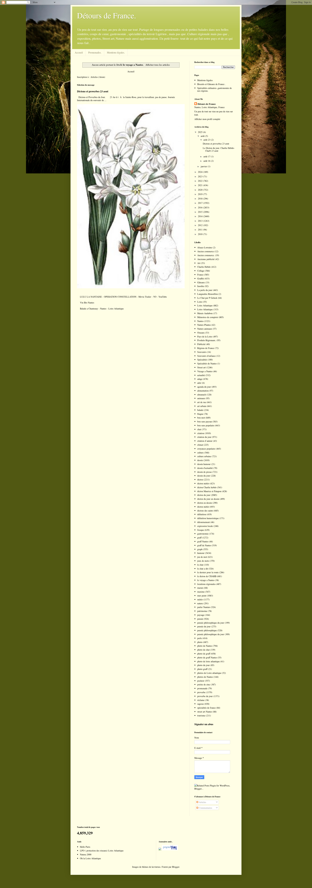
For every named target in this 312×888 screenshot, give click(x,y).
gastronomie (202, 533)
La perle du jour (204, 290)
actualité (201, 375)
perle (199, 638)
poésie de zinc (203, 684)
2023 (200, 176)
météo (200, 599)
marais (200, 587)
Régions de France (205, 348)
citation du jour (204, 436)
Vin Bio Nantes (87, 302)
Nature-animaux (204, 328)
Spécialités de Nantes (207, 363)
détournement (203, 522)
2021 (200, 185)
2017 (200, 202)
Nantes (200, 321)
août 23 (207, 139)
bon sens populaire (205, 425)
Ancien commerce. (205, 255)
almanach (201, 394)
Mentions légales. (116, 52)
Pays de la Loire (204, 336)
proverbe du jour (205, 696)
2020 (200, 189)
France (200, 274)
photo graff (202, 669)
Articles (202, 802)
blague (200, 413)
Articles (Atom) (98, 76)
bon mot (201, 417)
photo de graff (203, 653)
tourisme (201, 715)
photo (199, 642)
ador (199, 382)
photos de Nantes (205, 676)
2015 (200, 211)
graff (199, 537)
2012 (200, 225)
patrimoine (202, 611)
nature (200, 603)
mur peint (201, 595)
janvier (204, 166)
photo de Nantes (204, 645)
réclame (200, 700)
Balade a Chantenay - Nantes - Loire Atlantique (102, 308)
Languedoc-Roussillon (207, 293)
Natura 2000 (85, 854)
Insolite (200, 286)
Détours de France (207, 104)
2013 (200, 220)
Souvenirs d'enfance (206, 355)
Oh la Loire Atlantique (90, 858)
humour (200, 553)
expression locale (205, 526)
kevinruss (156, 866)
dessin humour (204, 464)
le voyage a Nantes (205, 580)
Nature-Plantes (204, 324)
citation (200, 433)
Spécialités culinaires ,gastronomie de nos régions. (214, 89)
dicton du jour (203, 494)
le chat (200, 564)
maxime (201, 591)
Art (198, 263)
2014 (200, 216)
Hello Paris (85, 846)
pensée (200, 618)
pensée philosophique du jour (210, 622)
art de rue (201, 402)
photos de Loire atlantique (209, 672)
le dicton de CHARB (206, 576)
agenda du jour (204, 386)
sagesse (200, 703)
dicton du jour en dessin (208, 498)
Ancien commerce (205, 251)
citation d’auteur (204, 440)
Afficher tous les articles (157, 64)
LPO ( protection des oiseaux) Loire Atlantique (102, 850)
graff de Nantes (204, 545)
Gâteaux (201, 282)
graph (199, 549)
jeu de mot (202, 556)
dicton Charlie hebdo (206, 487)
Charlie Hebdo (204, 266)
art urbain (201, 406)
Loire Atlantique (205, 305)
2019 (200, 194)
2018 (200, 198)
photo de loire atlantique (208, 661)
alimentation (203, 390)
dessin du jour (203, 475)
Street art (201, 367)
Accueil (79, 52)
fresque (200, 529)
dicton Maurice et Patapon (209, 491)
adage (199, 378)
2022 (200, 180)
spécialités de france (206, 707)
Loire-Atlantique (205, 309)
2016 (200, 207)
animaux (201, 398)
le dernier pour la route (208, 572)
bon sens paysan (204, 421)
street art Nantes (204, 711)
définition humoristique (208, 518)
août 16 (207, 160)
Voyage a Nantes (204, 371)
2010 (200, 234)
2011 (200, 229)
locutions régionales (206, 584)
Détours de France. (106, 15)
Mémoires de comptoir (207, 317)
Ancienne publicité (205, 259)
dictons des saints (205, 510)
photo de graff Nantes (207, 657)
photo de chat (203, 649)
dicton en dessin (204, 502)
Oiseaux (201, 332)
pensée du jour (204, 626)
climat (200, 444)
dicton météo (203, 483)
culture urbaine (204, 456)
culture (200, 452)
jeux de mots (203, 560)
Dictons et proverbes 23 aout (92, 91)
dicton (200, 479)
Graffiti (200, 278)
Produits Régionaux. (206, 340)
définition (201, 514)
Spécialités (202, 359)
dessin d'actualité (205, 468)
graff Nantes (202, 541)
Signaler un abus (203, 724)
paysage (200, 614)
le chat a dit (202, 568)
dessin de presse (204, 471)
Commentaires (205, 807)
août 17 (207, 156)
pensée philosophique (207, 630)
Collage (200, 270)
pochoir (200, 680)
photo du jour (203, 665)
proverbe (201, 692)
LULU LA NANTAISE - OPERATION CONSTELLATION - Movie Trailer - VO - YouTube (123, 296)
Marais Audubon (205, 313)
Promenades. (94, 52)
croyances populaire (206, 448)
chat (199, 429)
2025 (200, 132)
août (203, 135)
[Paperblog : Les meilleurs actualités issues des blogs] (160, 849)
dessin (200, 460)
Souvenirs (201, 351)
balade (200, 409)
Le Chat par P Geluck (207, 297)
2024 (200, 171)
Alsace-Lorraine (204, 247)
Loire (199, 301)
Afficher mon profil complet (207, 119)
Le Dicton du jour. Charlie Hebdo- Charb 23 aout (219, 149)
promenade (202, 688)
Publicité (201, 344)
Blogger (175, 866)
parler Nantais (203, 607)
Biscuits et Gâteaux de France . (211, 84)
